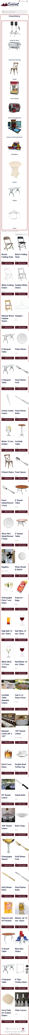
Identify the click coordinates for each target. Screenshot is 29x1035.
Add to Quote (8, 576)
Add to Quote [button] (8, 263)
